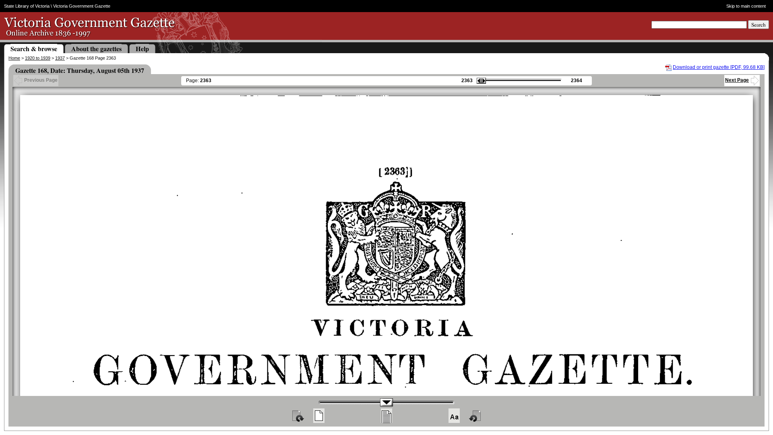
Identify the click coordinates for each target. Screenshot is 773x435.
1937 (60, 58)
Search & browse (33, 48)
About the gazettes (96, 48)
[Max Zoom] (454, 415)
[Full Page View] (319, 415)
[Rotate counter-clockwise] (475, 415)
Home (14, 58)
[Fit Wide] (386, 415)
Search (758, 24)
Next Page (737, 80)
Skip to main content (745, 6)
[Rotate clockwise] (297, 415)
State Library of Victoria (27, 6)
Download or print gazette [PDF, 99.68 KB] (719, 67)
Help (142, 48)
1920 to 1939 (37, 58)
